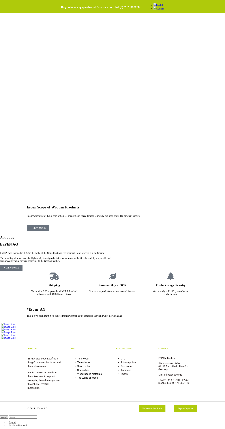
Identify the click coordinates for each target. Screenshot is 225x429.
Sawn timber (84, 366)
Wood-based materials (89, 373)
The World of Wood (87, 377)
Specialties (83, 370)
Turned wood (84, 362)
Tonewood (82, 358)
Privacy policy (128, 362)
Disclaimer (126, 366)
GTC (123, 358)
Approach (126, 370)
